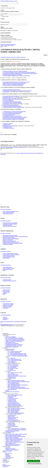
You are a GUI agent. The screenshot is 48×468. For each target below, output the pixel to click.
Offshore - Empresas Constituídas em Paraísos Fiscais (13, 84)
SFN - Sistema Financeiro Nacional (15, 372)
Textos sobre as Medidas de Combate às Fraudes (16, 75)
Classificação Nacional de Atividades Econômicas (13, 243)
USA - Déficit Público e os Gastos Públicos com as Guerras (19, 72)
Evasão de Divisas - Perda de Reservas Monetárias (13, 85)
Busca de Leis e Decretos (13, 364)
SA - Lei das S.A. (11, 373)
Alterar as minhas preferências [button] (34, 463)
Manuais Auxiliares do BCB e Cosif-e (15, 406)
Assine (4, 5)
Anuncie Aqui (6, 318)
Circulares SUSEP (11, 425)
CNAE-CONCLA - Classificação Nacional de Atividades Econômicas (19, 441)
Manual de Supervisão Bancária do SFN (11, 242)
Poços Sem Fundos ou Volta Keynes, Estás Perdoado (13, 119)
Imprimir (45, 55)
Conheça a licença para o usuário (7, 45)
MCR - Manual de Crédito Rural (12, 437)
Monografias (8, 455)
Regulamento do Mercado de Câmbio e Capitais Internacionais (15, 236)
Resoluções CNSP (11, 424)
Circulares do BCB (12, 399)
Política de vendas (13, 321)
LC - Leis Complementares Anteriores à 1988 (17, 353)
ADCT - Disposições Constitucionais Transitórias (18, 355)
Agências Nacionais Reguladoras (12, 449)
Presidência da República (10, 448)
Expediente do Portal (7, 306)
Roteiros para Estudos (7, 450)
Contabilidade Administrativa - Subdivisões (14, 344)
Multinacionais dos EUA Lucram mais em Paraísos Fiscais (14, 83)
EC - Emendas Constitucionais (14, 352)
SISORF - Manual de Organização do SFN (14, 438)
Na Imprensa (8, 456)
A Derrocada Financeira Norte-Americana (11, 96)
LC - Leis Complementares (13, 365)
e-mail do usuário (3, 13)
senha (1, 15)
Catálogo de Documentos (8, 244)
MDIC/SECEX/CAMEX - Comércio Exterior (17, 375)
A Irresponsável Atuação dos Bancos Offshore (12, 106)
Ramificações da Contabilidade (12, 346)
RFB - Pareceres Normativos (13, 410)
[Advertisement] (5, 175)
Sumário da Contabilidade (11, 336)
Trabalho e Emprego (12, 377)
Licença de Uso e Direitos (8, 304)
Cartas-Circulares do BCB (13, 402)
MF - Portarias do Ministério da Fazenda (16, 412)
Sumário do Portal (6, 289)
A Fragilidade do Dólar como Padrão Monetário (12, 102)
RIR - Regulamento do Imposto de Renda (16, 380)
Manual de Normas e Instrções (9, 237)
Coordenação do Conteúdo (8, 303)
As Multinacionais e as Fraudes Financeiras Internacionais (14, 111)
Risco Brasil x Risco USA (8, 97)
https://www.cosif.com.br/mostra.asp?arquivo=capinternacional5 (13, 147)
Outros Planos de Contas (8, 213)
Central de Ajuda (6, 292)
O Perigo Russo (6, 91)
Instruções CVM (11, 416)
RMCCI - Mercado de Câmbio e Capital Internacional (18, 381)
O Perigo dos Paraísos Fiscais (9, 114)
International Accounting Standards (10, 223)
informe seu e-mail (4, 24)
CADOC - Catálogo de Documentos (13, 440)
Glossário (5, 459)
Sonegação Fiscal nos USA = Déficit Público (15, 71)
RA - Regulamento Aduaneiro (14, 383)
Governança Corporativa (8, 123)
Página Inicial (5, 333)
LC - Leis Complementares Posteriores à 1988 (17, 354)
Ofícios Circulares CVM (13, 419)
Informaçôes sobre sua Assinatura (9, 280)
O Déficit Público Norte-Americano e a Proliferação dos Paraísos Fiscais (17, 90)
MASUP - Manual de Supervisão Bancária (14, 439)
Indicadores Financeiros (7, 269)
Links (4, 270)
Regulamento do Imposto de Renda (10, 235)
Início (4, 464)
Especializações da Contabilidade (12, 343)
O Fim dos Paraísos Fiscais (8, 99)
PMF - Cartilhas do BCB (10, 443)
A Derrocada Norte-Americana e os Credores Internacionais (20, 73)
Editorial (7, 454)
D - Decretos (10, 369)
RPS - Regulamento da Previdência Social (16, 387)
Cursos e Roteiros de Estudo (8, 268)
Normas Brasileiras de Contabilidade (10, 222)
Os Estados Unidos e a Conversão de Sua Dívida (12, 98)
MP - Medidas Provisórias (13, 368)
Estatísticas (5, 319)
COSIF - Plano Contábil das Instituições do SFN (15, 340)
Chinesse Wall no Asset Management (10, 125)
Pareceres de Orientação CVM (14, 420)
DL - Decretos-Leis (12, 370)
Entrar (2, 10)
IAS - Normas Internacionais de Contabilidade (15, 339)
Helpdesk (5, 293)
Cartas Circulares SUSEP (13, 426)
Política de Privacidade (5, 321)
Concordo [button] (30, 461)
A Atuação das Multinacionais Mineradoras (11, 113)
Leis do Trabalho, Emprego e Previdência (11, 254)
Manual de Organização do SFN (9, 240)
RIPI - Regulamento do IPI (13, 382)
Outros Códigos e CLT (12, 362)
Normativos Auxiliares (7, 225)
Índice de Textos (9, 453)
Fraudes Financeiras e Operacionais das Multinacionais (14, 118)
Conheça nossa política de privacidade (8, 44)
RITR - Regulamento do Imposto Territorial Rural (18, 384)
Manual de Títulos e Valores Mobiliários (11, 238)
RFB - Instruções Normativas (14, 409)
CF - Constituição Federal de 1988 (15, 351)
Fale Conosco (5, 308)
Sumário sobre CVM (12, 415)
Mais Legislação (6, 257)
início (1, 46)
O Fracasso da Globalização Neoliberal (10, 105)
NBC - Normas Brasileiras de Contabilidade (14, 337)
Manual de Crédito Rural (8, 239)
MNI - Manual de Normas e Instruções (13, 435)
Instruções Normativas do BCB (14, 403)
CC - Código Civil (11, 358)
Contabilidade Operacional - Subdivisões (14, 345)
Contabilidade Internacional (8, 128)
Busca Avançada (6, 291)
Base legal (19, 321)
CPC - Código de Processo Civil (14, 359)
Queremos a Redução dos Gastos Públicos (11, 89)
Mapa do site (23, 321)
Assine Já (5, 317)
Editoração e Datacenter (7, 305)
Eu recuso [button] (37, 461)
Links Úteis (8, 447)
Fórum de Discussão (10, 457)
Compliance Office (6, 124)
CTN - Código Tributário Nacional (15, 360)
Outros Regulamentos (12, 389)
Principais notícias (6, 465)
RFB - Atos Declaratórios (13, 411)
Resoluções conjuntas (12, 401)
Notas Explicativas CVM (13, 417)
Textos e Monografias (7, 267)
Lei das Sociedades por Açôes (9, 256)
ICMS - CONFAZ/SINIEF (13, 374)
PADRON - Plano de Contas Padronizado (14, 341)
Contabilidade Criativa (7, 126)
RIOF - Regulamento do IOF (14, 386)
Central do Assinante (7, 279)
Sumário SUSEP (11, 422)
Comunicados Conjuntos (13, 398)
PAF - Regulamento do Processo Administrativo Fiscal (19, 388)
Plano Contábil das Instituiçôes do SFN (10, 211)
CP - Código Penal (11, 361)
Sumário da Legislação (10, 349)
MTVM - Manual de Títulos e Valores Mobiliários (15, 436)
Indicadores (5, 466)
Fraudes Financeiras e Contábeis (12, 74)
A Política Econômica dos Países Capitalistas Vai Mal (13, 107)
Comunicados (10, 397)
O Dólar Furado (6, 103)
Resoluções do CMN (12, 396)
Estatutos (7, 390)
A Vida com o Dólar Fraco (8, 100)
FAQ (4, 294)
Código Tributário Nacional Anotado (10, 253)
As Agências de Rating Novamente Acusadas (12, 101)
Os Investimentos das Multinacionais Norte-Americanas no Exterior (16, 82)
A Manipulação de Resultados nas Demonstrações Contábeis (15, 117)
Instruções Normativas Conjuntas (14, 405)
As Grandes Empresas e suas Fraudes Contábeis (12, 112)
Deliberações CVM (12, 418)
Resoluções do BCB (12, 400)
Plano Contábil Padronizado (8, 212)
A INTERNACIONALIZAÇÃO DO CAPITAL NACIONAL (13, 57)
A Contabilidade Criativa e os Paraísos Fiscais (12, 115)
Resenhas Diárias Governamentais (9, 226)
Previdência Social (11, 378)
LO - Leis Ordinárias (12, 367)
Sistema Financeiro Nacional (8, 255)
